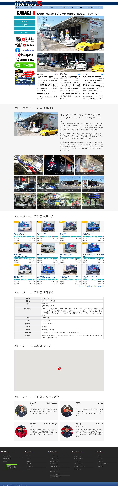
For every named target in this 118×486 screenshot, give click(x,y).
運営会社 (99, 456)
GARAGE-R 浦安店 (54, 466)
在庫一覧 (24, 21)
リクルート (100, 461)
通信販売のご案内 (78, 469)
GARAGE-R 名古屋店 (55, 469)
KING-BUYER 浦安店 (55, 471)
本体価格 (16, 240)
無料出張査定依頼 (7, 458)
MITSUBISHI (29, 466)
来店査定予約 (6, 461)
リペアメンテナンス (78, 458)
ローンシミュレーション (79, 466)
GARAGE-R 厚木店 (54, 461)
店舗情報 (24, 25)
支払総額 (16, 238)
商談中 (62, 221)
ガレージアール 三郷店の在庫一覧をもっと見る (90, 286)
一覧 (55, 74)
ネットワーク (77, 461)
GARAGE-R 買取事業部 (55, 474)
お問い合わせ (100, 466)
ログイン (99, 7)
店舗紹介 (24, 17)
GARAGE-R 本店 (54, 456)
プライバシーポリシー (102, 463)
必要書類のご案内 (78, 456)
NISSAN (29, 456)
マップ (25, 28)
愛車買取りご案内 (7, 456)
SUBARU (29, 469)
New (15, 221)
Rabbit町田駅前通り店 (55, 476)
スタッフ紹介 (25, 32)
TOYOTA (29, 458)
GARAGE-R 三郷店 (54, 458)
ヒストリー (100, 458)
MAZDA (28, 461)
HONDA (28, 463)
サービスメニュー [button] (52, 7)
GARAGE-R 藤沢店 (54, 463)
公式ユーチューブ (78, 463)
